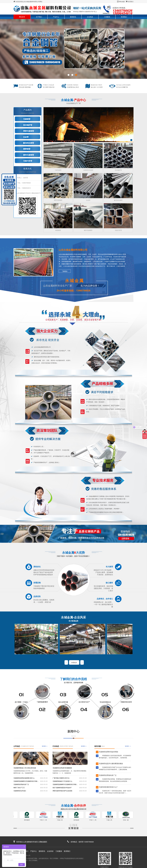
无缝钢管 (26, 119)
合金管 (26, 137)
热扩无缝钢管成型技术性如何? (62, 788)
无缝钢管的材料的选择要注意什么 (24, 778)
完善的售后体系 (126, 702)
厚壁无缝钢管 (28, 131)
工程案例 (107, 17)
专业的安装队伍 (105, 702)
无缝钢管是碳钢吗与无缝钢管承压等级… (26, 781)
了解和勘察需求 (42, 702)
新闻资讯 (73, 17)
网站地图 (122, 1)
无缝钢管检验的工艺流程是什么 (62, 781)
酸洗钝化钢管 (28, 143)
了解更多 (65, 271)
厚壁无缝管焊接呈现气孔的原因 (62, 791)
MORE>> (45, 746)
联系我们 (131, 1)
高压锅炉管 (27, 125)
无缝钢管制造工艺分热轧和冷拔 (25, 768)
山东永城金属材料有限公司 (73, 249)
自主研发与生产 (84, 702)
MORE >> (128, 746)
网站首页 (22, 17)
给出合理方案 (63, 702)
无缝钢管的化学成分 (20, 791)
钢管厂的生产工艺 (19, 788)
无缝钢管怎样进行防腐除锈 (62, 768)
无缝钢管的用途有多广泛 (21, 784)
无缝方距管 (27, 161)
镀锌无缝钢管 (28, 155)
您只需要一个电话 (21, 702)
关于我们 (39, 17)
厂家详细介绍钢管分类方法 (61, 778)
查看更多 (74, 662)
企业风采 (90, 17)
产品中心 (56, 17)
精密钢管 (26, 149)
